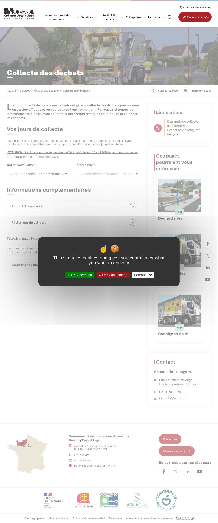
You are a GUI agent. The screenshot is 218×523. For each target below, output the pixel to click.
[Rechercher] (166, 17)
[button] (57, 17)
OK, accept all (81, 275)
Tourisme (154, 17)
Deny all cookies (114, 275)
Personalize (143, 275)
